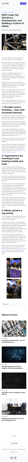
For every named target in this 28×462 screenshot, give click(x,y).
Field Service (11, 12)
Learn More (23, 3)
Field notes (4, 12)
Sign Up (14, 436)
